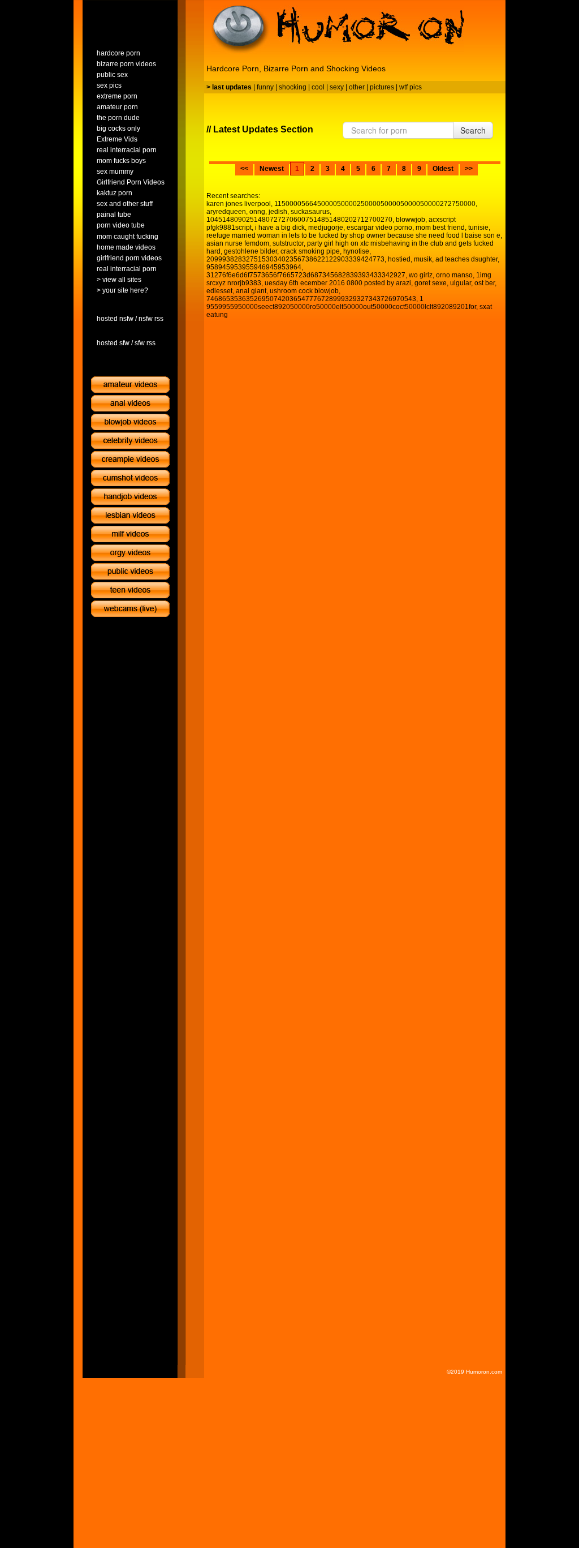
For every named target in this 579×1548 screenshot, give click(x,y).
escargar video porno (379, 227)
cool (318, 87)
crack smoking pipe (310, 251)
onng (257, 212)
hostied (399, 259)
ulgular (460, 283)
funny (265, 87)
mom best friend (440, 227)
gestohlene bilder (250, 251)
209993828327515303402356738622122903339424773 (295, 259)
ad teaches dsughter (466, 259)
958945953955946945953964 (253, 267)
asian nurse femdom (237, 243)
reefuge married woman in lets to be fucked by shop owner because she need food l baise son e (353, 235)
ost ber (484, 283)
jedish (278, 212)
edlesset (219, 291)
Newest (272, 168)
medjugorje (325, 227)
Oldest (443, 168)
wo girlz (421, 275)
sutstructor (288, 243)
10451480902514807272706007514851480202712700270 (299, 220)
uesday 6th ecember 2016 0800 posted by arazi (338, 283)
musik (423, 259)
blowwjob (410, 220)
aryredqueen (226, 212)
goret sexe (430, 283)
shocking (292, 87)
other (357, 87)
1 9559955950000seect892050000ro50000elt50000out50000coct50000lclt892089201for (341, 303)
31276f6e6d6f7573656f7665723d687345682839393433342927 (305, 275)
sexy (337, 87)
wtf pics (410, 87)
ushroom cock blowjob (304, 291)
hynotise (356, 251)
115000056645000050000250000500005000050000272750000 (375, 204)
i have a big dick (280, 227)
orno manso (454, 275)
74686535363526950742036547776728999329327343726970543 (311, 299)
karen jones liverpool (238, 204)
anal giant (251, 291)
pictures (382, 87)
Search (473, 130)
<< (244, 168)
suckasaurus (310, 212)
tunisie (478, 227)
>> (469, 168)
